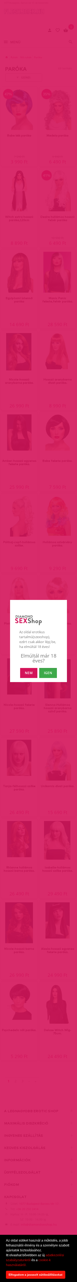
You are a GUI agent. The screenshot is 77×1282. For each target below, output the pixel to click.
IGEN (48, 673)
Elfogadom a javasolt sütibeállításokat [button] (35, 1274)
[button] (28, 1265)
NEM (29, 673)
